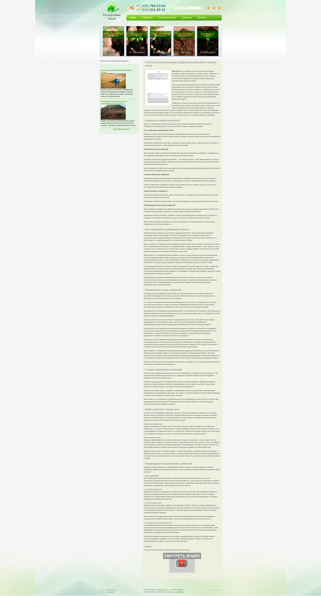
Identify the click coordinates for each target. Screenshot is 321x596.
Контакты (202, 17)
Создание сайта (110, 589)
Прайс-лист (187, 17)
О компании (147, 17)
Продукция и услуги (167, 17)
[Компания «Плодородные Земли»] (111, 10)
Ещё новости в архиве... (121, 129)
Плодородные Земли (162, 589)
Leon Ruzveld (110, 592)
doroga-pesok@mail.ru (177, 592)
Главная (132, 17)
